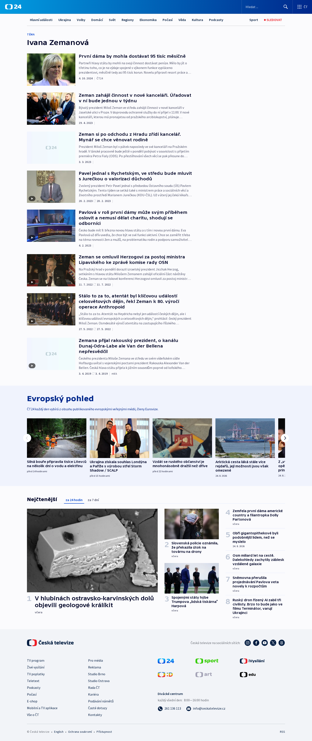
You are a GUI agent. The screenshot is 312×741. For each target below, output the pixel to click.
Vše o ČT (33, 715)
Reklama (94, 667)
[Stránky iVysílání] (252, 660)
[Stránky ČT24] (166, 660)
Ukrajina (64, 20)
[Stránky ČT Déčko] (165, 674)
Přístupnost (104, 732)
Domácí (97, 20)
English (58, 732)
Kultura (197, 20)
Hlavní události (41, 20)
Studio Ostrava (99, 681)
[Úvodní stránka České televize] (50, 642)
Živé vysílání (35, 667)
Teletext (33, 681)
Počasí (168, 20)
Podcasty (216, 20)
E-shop (32, 701)
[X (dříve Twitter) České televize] (273, 642)
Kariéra (93, 694)
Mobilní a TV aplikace (42, 708)
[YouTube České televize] (264, 642)
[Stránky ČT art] (203, 674)
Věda (182, 20)
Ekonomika (148, 20)
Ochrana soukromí (80, 732)
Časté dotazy (97, 708)
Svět (112, 20)
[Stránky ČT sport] (206, 660)
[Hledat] (285, 7)
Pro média (95, 660)
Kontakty (95, 715)
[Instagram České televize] (247, 642)
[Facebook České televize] (256, 642)
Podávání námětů (101, 701)
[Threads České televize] (281, 642)
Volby (81, 20)
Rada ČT (94, 687)
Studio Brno (96, 674)
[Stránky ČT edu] (248, 674)
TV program (35, 660)
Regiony (128, 20)
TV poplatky (36, 674)
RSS (282, 732)
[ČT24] (13, 6)
